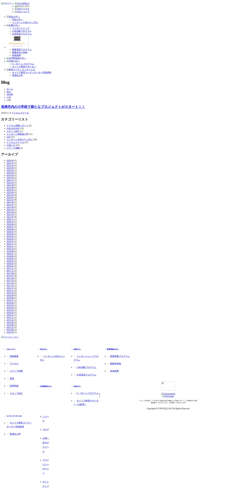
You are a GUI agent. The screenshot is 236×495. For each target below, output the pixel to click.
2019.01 (10, 241)
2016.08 (10, 298)
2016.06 (10, 303)
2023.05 (10, 170)
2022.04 (10, 192)
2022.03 (10, 195)
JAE (8, 137)
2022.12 (10, 180)
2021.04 (10, 212)
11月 (9, 97)
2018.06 (10, 256)
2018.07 (10, 254)
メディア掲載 (13, 148)
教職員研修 (115, 363)
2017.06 (10, 278)
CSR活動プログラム (22, 31)
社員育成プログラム (22, 34)
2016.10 (10, 293)
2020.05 (10, 231)
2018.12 (10, 244)
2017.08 (10, 273)
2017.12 (10, 268)
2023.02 (10, 177)
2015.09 (10, 322)
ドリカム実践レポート (17, 125)
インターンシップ (21, 28)
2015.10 (10, 320)
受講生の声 (17, 75)
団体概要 (14, 356)
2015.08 (10, 325)
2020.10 (10, 222)
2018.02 (10, 263)
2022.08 (10, 187)
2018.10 (10, 249)
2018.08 (10, 251)
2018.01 (10, 266)
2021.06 (10, 207)
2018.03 (10, 261)
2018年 (10, 94)
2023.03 (10, 175)
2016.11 (10, 290)
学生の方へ (17, 19)
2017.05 (10, 281)
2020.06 (10, 229)
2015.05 (10, 332)
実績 (12, 378)
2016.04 (10, 308)
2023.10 (10, 165)
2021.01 (10, 217)
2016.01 (10, 315)
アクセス (14, 363)
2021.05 (10, 209)
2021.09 (10, 202)
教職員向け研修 (19, 52)
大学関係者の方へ (46, 386)
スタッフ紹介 (13, 131)
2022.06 (10, 190)
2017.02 (10, 285)
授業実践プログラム (22, 49)
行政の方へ (77, 386)
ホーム (10, 89)
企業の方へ (77, 349)
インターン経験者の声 (17, 134)
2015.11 (10, 317)
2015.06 (10, 330)
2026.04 (10, 160)
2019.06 (10, 234)
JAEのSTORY (13, 128)
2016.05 (10, 305)
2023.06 (10, 168)
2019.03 (10, 239)
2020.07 (10, 227)
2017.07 (10, 276)
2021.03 (10, 214)
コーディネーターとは (14, 416)
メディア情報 (16, 371)
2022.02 (10, 197)
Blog (9, 92)
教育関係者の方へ (113, 349)
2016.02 (10, 312)
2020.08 (10, 224)
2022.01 (10, 200)
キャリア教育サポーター (24, 67)
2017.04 (10, 283)
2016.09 (10, 295)
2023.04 (10, 173)
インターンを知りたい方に (25, 22)
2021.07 (10, 204)
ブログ (45, 429)
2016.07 (10, 300)
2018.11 (10, 246)
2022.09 (10, 185)
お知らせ (11, 145)
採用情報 (14, 386)
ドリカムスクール (20, 113)
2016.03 (10, 310)
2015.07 (10, 327)
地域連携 (16, 55)
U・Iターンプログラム (23, 64)
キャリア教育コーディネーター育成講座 (31, 72)
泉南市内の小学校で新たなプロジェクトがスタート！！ (43, 106)
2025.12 (10, 163)
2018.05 (10, 258)
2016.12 (10, 288)
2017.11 (10, 271)
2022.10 (10, 182)
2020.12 (10, 219)
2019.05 (10, 236)
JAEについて (11, 349)
